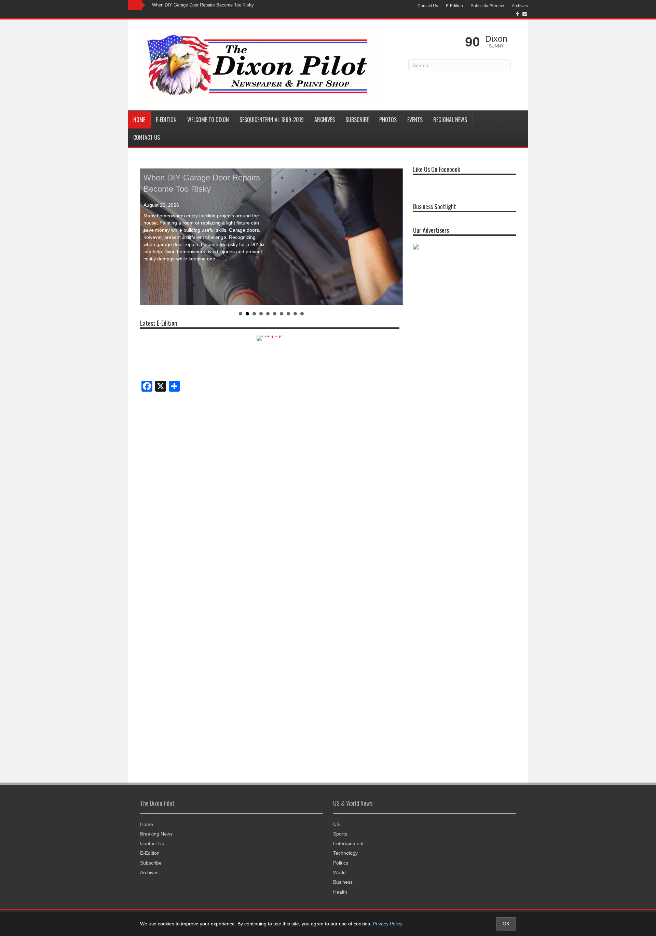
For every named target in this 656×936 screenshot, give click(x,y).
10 (302, 313)
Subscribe (357, 120)
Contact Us (428, 5)
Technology (345, 853)
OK (506, 923)
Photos (388, 120)
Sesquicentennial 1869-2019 (272, 120)
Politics (340, 863)
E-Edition (454, 5)
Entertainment (348, 843)
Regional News (450, 120)
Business (343, 882)
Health (340, 892)
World (339, 872)
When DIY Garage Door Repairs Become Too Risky (203, 5)
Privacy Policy (387, 923)
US (336, 824)
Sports (340, 834)
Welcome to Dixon (208, 120)
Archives (520, 5)
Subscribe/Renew (487, 5)
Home (139, 120)
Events (415, 120)
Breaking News (156, 834)
